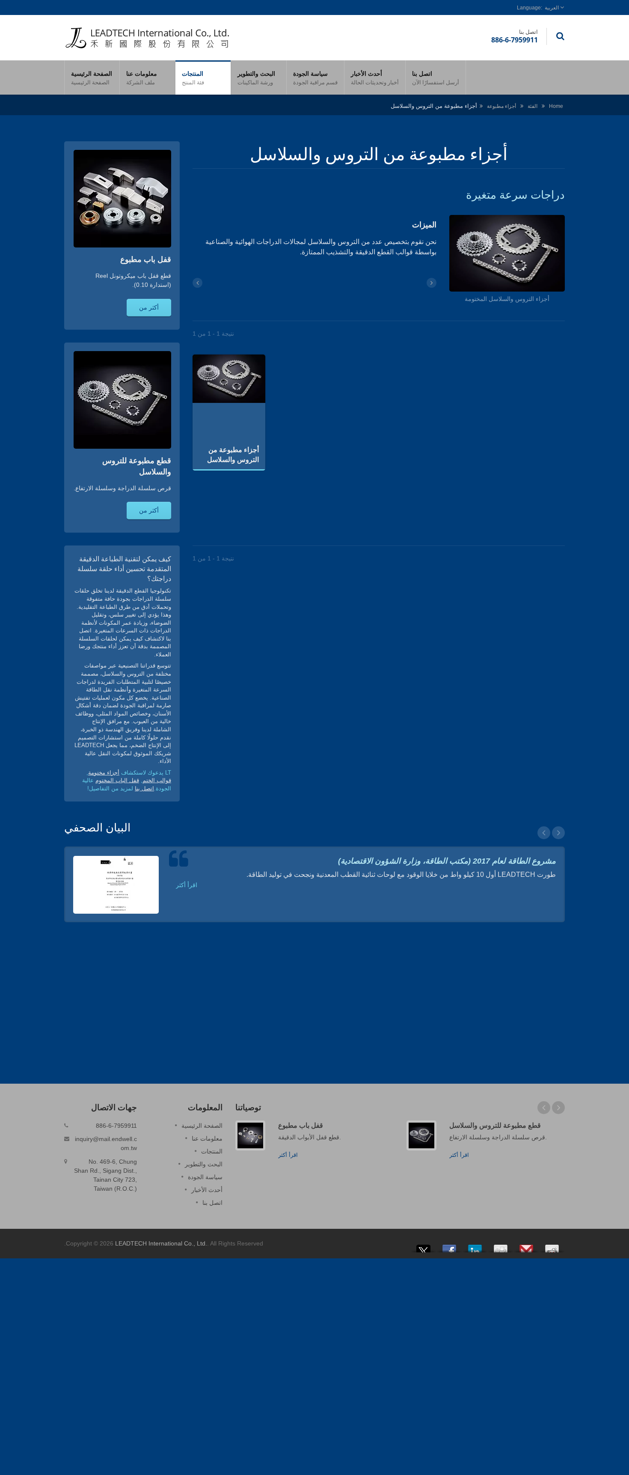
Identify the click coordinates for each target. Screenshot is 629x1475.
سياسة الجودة (315, 77)
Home (556, 106)
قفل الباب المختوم (117, 780)
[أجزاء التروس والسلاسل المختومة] (507, 254)
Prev (543, 832)
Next (558, 832)
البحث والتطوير (256, 77)
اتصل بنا (435, 77)
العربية (552, 8)
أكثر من (149, 307)
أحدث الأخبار (375, 77)
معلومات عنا (141, 77)
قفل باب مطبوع (300, 1125)
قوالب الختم (156, 780)
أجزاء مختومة (103, 772)
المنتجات (193, 77)
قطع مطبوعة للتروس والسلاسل (495, 1125)
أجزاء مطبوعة (501, 106)
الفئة (532, 106)
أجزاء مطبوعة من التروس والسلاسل (233, 454)
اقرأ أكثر (186, 885)
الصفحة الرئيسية (91, 77)
